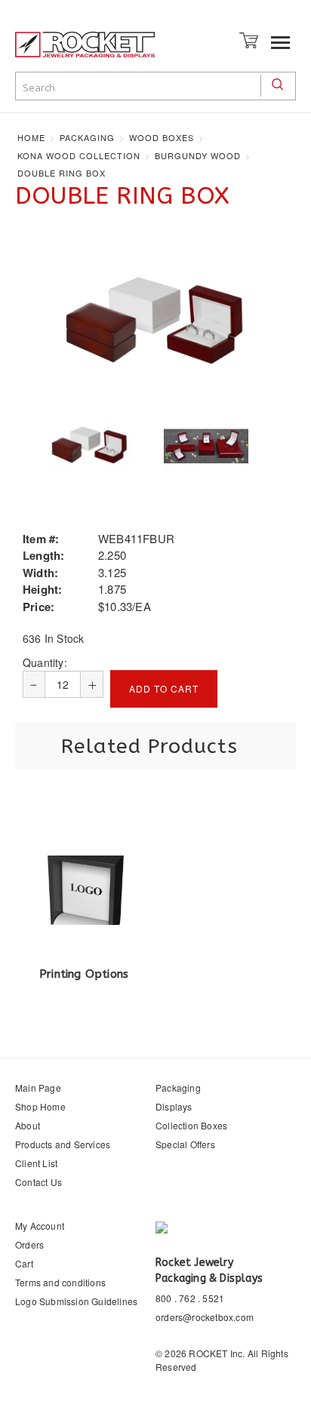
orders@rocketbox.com (205, 1316)
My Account (39, 1225)
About (27, 1125)
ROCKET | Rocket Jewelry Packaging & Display (85, 50)
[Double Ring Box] (155, 322)
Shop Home (40, 1106)
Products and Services (62, 1144)
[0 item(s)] (250, 39)
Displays (174, 1106)
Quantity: (45, 662)
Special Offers (185, 1144)
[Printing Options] (84, 888)
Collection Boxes (191, 1125)
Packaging (178, 1087)
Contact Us (38, 1181)
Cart (24, 1263)
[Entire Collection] (206, 446)
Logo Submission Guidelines (76, 1301)
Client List (36, 1163)
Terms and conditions (60, 1282)
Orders (29, 1244)
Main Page (38, 1087)
